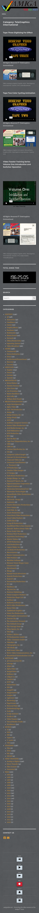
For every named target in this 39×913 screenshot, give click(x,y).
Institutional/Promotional (17, 359)
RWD (19, 856)
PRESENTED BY (10, 380)
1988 (8, 782)
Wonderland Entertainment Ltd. (19, 656)
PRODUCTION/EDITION (14, 402)
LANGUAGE (9, 367)
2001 (8, 814)
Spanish (10, 378)
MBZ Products (12, 558)
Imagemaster (12, 693)
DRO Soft (10, 497)
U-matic (10, 740)
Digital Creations (13, 486)
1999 (9, 812)
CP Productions (12, 468)
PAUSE (19, 897)
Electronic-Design (14, 499)
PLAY (19, 864)
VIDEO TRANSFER (11, 759)
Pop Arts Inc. (11, 589)
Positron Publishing (14, 592)
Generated (11, 769)
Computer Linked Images (16, 454)
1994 (9, 798)
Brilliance (10, 674)
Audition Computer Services (17, 423)
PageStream (11, 703)
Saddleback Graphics (14, 611)
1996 (9, 804)
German (10, 375)
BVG (8, 436)
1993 (8, 796)
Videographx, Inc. (13, 645)
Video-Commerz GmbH (16, 640)
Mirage (9, 571)
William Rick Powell (14, 399)
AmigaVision (11, 671)
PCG (8, 584)
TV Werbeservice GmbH (16, 637)
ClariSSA (10, 679)
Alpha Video (11, 407)
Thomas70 (13, 465)
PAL (8, 753)
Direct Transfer (12, 764)
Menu (4, 14)
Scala (9, 711)
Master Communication (16, 555)
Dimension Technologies (16, 491)
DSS (8, 687)
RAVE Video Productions (16, 605)
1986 (9, 777)
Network (10, 338)
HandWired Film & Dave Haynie (18, 526)
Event (9, 357)
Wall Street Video (13, 650)
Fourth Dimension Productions (18, 505)
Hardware (10, 330)
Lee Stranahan (12, 391)
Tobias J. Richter (13, 634)
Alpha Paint (11, 669)
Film (8, 748)
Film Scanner (12, 767)
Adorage (10, 663)
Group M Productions (15, 523)
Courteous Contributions (16, 462)
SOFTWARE (9, 658)
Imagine (10, 695)
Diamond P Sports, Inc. (15, 481)
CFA (8, 452)
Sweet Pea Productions (15, 613)
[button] (10, 74)
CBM (8, 444)
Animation (20, 150)
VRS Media (11, 648)
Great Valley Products (15, 518)
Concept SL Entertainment (17, 457)
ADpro (9, 666)
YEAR (7, 772)
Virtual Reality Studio (15, 722)
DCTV (9, 682)
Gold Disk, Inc (12, 510)
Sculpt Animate (12, 714)
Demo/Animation (13, 354)
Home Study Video (14, 531)
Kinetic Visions (12, 539)
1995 (9, 801)
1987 (8, 780)
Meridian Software (14, 560)
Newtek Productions (14, 576)
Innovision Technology (15, 536)
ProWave (10, 600)
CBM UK (10, 447)
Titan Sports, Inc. (13, 629)
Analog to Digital (11, 83)
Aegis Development (14, 404)
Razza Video (11, 608)
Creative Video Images (15, 470)
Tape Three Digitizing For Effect (18, 33)
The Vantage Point (14, 626)
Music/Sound (12, 335)
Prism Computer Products (16, 595)
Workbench (11, 724)
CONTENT (8, 314)
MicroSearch (11, 568)
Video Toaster (24, 255)
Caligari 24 (11, 677)
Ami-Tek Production (14, 409)
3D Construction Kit (14, 661)
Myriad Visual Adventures (16, 573)
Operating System (13, 343)
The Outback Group (14, 624)
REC (19, 880)
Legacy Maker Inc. (13, 547)
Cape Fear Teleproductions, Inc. (18, 441)
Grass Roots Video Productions (18, 515)
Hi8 (8, 735)
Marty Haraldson (13, 394)
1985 (8, 775)
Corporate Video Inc (14, 460)
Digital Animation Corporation (18, 484)
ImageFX (10, 690)
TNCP (9, 632)
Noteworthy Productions (16, 581)
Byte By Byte (11, 439)
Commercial (11, 351)
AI (7, 730)
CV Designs (11, 473)
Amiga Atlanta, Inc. (14, 415)
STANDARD (9, 745)
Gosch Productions (14, 513)
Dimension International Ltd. (18, 489)
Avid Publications (13, 431)
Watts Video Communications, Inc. (20, 653)
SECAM (9, 756)
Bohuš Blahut (12, 383)
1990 (4, 83)
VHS (18, 85)
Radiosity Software (14, 603)
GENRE (7, 349)
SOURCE (8, 727)
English (20, 83)
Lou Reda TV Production (16, 550)
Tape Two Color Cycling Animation (19, 93)
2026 (9, 822)
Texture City (11, 618)
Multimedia (11, 333)
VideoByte (10, 642)
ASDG (9, 420)
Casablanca (11, 322)
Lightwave (11, 698)
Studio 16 (10, 716)
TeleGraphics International (20, 152)
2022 (9, 820)
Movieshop (11, 700)
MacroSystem (12, 552)
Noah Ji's (10, 579)
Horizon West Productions (17, 534)
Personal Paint (12, 706)
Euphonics (11, 502)
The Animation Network (16, 621)
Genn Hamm (11, 507)
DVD (8, 732)
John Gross (11, 388)
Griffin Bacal (11, 521)
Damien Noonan (13, 386)
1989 (4, 150)
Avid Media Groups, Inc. (16, 428)
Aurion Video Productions (16, 425)
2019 (8, 817)
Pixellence (10, 587)
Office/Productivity (14, 341)
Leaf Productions (13, 544)
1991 (8, 790)
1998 (9, 809)
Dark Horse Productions (16, 476)
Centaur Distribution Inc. (16, 449)
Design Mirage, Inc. (14, 478)
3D (8, 317)
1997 (8, 806)
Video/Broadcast (25, 85)
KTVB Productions (14, 542)
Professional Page (13, 708)
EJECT (19, 889)
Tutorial (14, 85)
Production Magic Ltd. (15, 597)
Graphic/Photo (12, 327)
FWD (19, 872)
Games (9, 325)
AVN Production (13, 433)
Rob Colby (10, 396)
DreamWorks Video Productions (19, 494)
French (9, 372)
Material (10, 362)
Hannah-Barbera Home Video (18, 529)
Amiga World (12, 417)
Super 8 (9, 738)
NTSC (24, 83)
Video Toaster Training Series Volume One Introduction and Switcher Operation (17, 164)
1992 (9, 793)
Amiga (9, 412)
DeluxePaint (28, 150)
